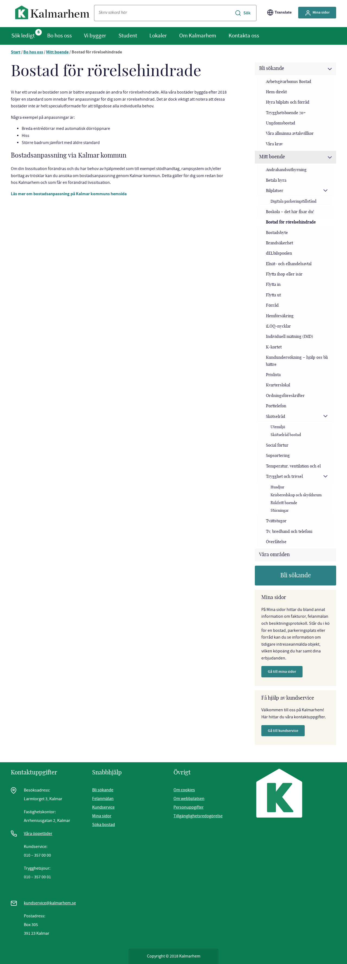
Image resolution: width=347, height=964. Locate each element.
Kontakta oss (244, 35)
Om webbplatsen (189, 798)
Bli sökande (271, 68)
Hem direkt (276, 92)
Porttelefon (276, 406)
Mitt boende (57, 52)
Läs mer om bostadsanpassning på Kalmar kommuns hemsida (69, 194)
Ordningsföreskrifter (285, 396)
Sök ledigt (23, 35)
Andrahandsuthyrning (286, 170)
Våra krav (274, 144)
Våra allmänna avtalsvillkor (290, 134)
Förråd (272, 305)
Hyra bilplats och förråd (287, 102)
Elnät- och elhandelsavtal (288, 264)
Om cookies (184, 790)
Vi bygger (95, 35)
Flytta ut (273, 295)
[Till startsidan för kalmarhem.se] (52, 14)
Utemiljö (278, 427)
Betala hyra (276, 180)
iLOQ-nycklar (278, 326)
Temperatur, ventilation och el (293, 466)
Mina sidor (321, 12)
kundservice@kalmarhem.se (50, 903)
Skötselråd (275, 417)
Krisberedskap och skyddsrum (296, 495)
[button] (329, 68)
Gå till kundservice (283, 730)
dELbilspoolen (279, 253)
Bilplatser (274, 191)
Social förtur (277, 445)
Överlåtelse (276, 542)
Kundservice (103, 807)
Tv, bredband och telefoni (289, 532)
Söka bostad (103, 824)
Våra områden (274, 554)
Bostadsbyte (277, 233)
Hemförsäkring (280, 316)
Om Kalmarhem (197, 35)
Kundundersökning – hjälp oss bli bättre (297, 361)
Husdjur (277, 487)
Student (127, 35)
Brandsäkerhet (279, 243)
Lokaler (158, 35)
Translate (283, 12)
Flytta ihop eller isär (284, 274)
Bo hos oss (59, 35)
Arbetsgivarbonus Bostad (288, 82)
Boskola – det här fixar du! (290, 212)
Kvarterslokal (278, 385)
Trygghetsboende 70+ (286, 113)
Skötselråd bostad (286, 435)
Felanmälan (103, 798)
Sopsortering (278, 456)
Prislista (273, 375)
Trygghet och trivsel (284, 477)
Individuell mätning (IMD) (289, 337)
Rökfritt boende (284, 503)
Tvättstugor (276, 521)
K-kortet (274, 347)
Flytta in (273, 285)
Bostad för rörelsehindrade (291, 222)
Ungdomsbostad (280, 123)
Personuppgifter (189, 807)
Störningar (280, 510)
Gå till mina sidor (282, 671)
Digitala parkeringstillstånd (293, 201)
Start (15, 52)
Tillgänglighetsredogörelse (198, 816)
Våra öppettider (38, 833)
